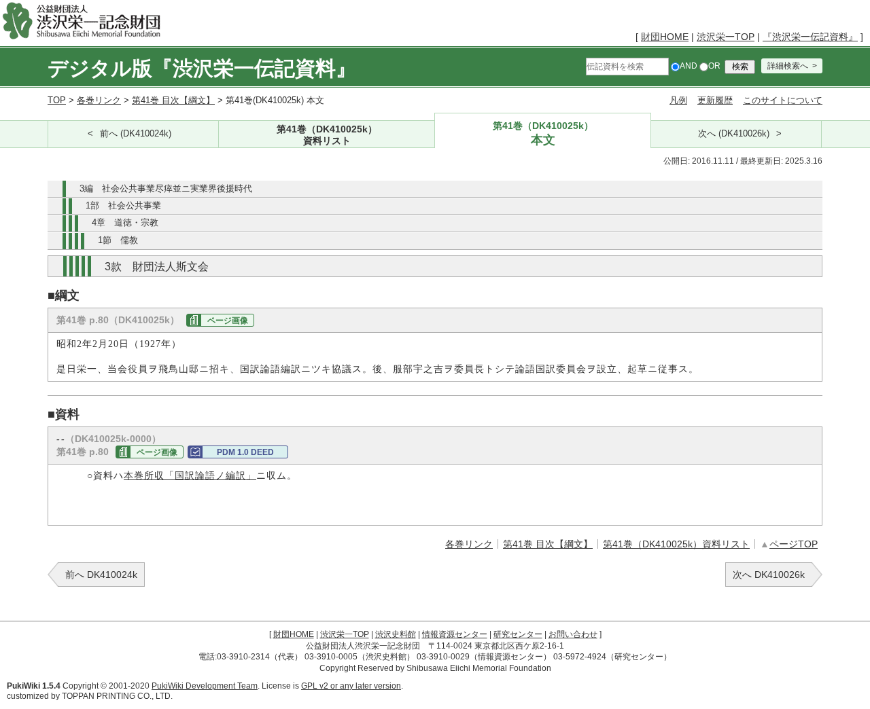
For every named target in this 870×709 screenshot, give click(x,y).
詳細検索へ (787, 66)
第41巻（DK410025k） (327, 134)
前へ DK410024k (101, 574)
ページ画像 (227, 320)
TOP (57, 100)
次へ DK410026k (769, 574)
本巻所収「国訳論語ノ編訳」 (190, 476)
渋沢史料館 (395, 634)
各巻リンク (99, 100)
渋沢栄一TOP (725, 36)
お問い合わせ (573, 634)
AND (688, 66)
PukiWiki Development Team (205, 686)
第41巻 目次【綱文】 (173, 100)
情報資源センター (454, 634)
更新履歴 (715, 100)
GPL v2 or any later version (351, 686)
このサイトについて (782, 100)
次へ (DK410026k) (733, 134)
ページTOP (793, 544)
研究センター (517, 634)
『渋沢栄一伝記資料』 (810, 36)
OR (714, 66)
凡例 (678, 100)
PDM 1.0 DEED (245, 452)
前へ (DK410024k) (135, 134)
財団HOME (665, 36)
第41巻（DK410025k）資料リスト (676, 544)
